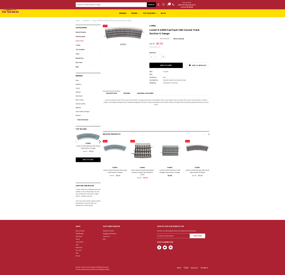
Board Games (81, 32)
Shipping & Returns (145, 93)
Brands (122, 13)
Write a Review (179, 38)
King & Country (80, 104)
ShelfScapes (80, 36)
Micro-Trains (80, 100)
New (77, 67)
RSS (104, 239)
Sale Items (86, 20)
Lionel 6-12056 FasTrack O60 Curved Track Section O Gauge (111, 20)
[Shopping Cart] (168, 4)
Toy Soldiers (80, 49)
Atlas (77, 80)
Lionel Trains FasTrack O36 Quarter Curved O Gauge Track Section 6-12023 (142, 172)
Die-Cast (79, 62)
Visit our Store (187, 5)
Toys (77, 54)
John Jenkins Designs (83, 111)
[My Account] (158, 4)
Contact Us (106, 236)
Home (78, 20)
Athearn (78, 92)
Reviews (127, 93)
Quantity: (152, 52)
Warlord (78, 115)
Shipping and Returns (109, 233)
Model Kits (79, 58)
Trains (78, 45)
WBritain (78, 107)
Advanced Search (108, 231)
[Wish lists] (163, 4)
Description (111, 93)
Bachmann (79, 96)
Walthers (78, 84)
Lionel (78, 88)
